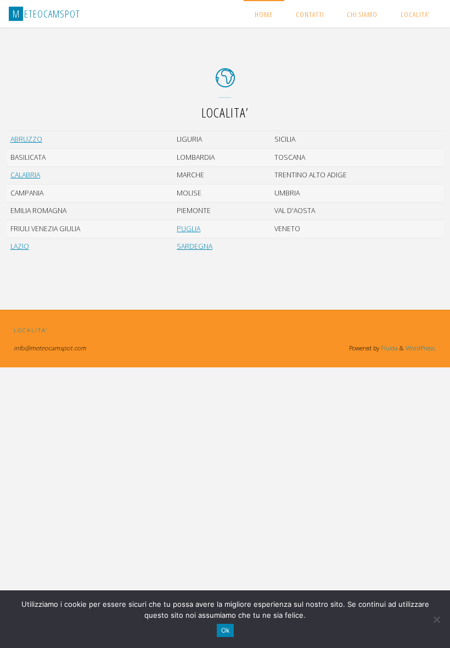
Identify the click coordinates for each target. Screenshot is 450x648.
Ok (225, 630)
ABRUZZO (26, 139)
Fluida (388, 348)
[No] (436, 619)
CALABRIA (25, 175)
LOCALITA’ (31, 330)
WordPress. (421, 348)
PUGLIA (188, 228)
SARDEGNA (194, 246)
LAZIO (19, 246)
